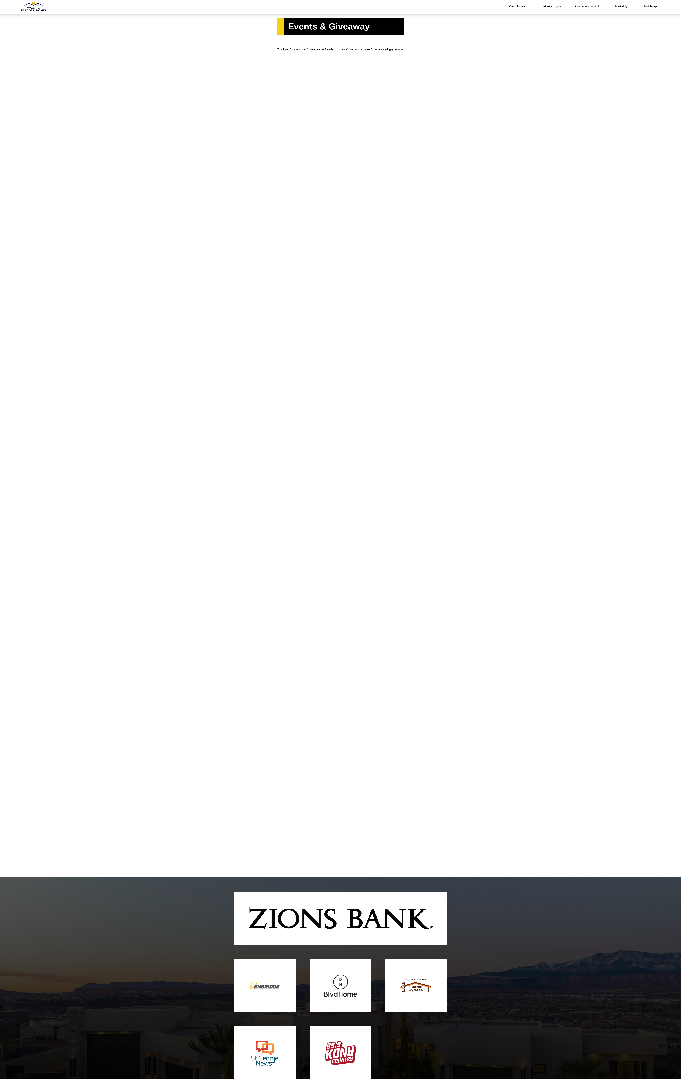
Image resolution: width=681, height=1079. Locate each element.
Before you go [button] (550, 6)
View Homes (517, 6)
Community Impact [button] (587, 6)
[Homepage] (33, 7)
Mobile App (651, 6)
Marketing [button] (621, 6)
